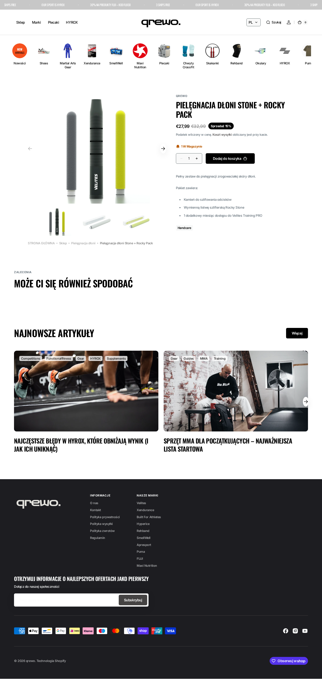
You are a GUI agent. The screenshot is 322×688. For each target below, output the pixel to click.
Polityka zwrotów (102, 531)
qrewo (30, 661)
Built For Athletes (149, 517)
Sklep (63, 243)
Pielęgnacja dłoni (83, 243)
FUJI (140, 558)
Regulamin (97, 538)
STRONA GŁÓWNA (41, 243)
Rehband (143, 531)
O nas (94, 503)
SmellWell (143, 538)
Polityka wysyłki (101, 524)
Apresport (144, 545)
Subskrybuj (133, 600)
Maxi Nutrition (147, 565)
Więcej (297, 333)
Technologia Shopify (51, 661)
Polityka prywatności (105, 517)
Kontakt (95, 510)
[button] (273, 22)
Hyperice (143, 524)
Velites (141, 503)
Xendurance (145, 510)
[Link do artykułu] (86, 402)
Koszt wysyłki (222, 134)
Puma (141, 551)
